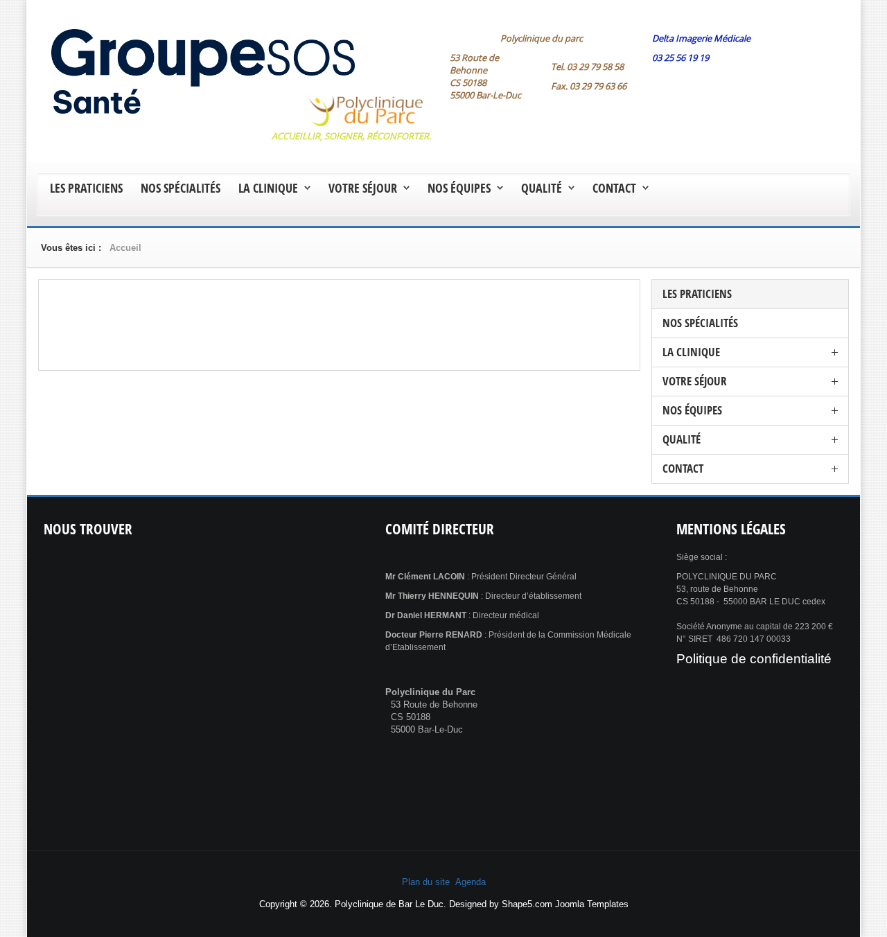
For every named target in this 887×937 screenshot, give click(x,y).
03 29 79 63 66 (598, 86)
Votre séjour (362, 187)
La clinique (268, 187)
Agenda (470, 882)
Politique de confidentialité (754, 658)
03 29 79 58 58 (595, 66)
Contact (614, 187)
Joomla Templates (592, 904)
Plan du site (426, 882)
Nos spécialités (180, 187)
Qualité (541, 187)
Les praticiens (86, 187)
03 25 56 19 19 (680, 57)
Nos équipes (459, 187)
